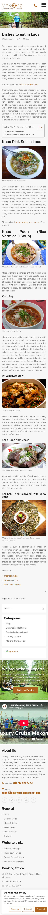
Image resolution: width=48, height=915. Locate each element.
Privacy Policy (10, 831)
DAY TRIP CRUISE (12, 584)
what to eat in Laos (16, 598)
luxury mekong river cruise (26, 222)
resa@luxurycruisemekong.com (21, 792)
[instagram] (19, 800)
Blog (27, 39)
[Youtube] (26, 800)
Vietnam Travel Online (14, 861)
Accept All (41, 909)
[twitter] (12, 800)
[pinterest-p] (33, 800)
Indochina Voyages (12, 848)
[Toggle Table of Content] (39, 128)
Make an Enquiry (25, 690)
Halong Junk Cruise (12, 853)
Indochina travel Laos (28, 84)
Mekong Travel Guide (15, 641)
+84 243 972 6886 (12, 881)
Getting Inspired (13, 636)
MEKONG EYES (11, 580)
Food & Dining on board (17, 632)
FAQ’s (6, 814)
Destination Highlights (16, 628)
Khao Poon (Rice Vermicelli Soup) (19, 134)
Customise (15, 909)
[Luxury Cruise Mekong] (12, 5)
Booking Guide (10, 818)
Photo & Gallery (11, 823)
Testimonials (9, 827)
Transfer (7, 836)
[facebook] (4, 800)
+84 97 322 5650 (23, 783)
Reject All (28, 909)
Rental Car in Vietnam (14, 857)
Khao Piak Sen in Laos (14, 131)
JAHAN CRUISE (11, 576)
